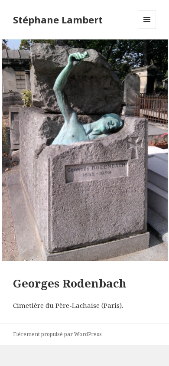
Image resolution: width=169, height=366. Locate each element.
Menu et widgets (147, 28)
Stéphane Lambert (58, 19)
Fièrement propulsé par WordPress (57, 334)
